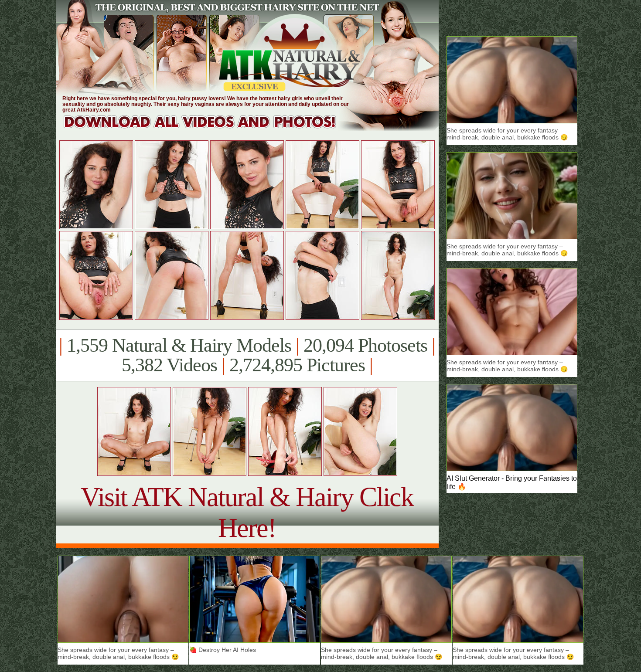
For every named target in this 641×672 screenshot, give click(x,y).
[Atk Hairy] (208, 128)
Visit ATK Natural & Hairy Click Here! (247, 512)
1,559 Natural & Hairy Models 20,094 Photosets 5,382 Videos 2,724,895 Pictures (247, 355)
